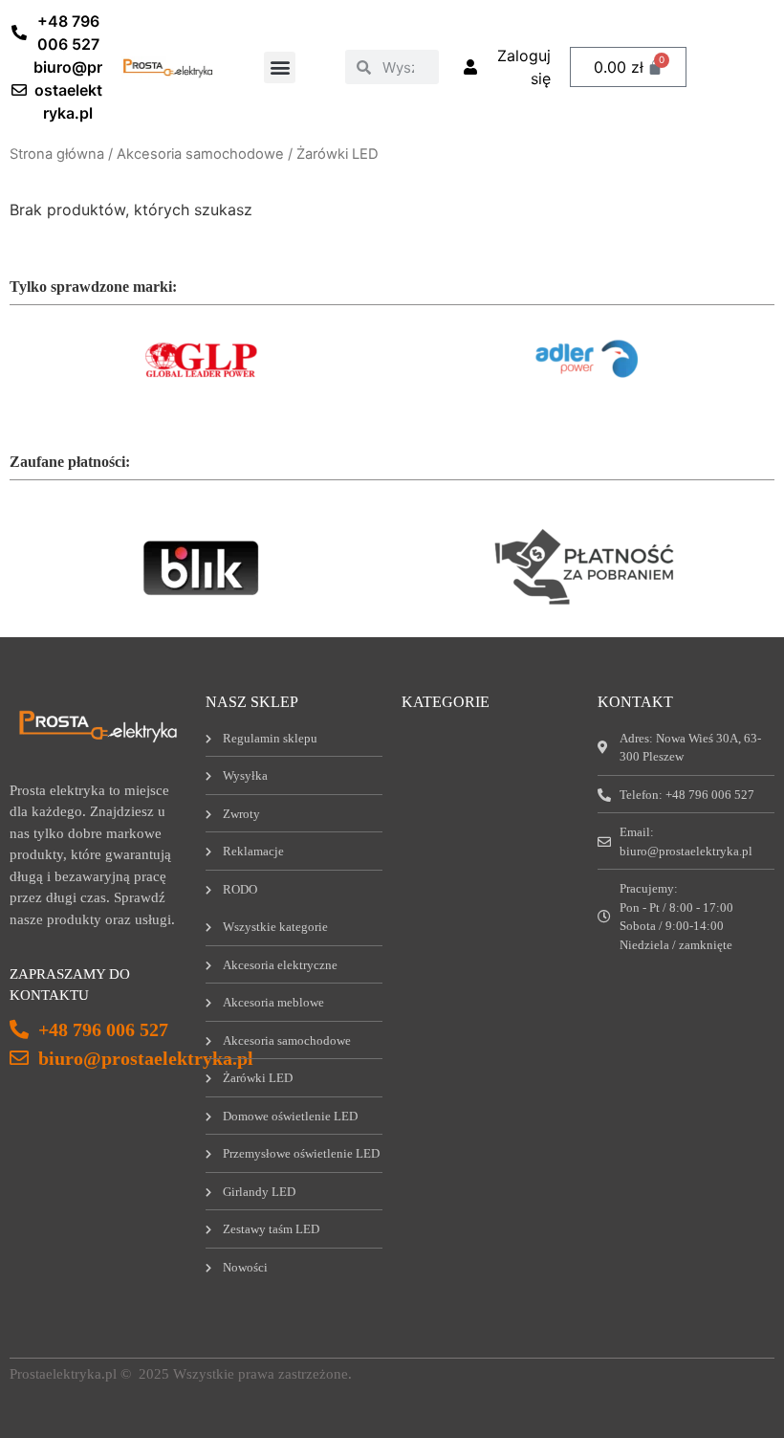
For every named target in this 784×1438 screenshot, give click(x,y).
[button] (279, 67)
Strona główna (57, 154)
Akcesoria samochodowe (200, 154)
